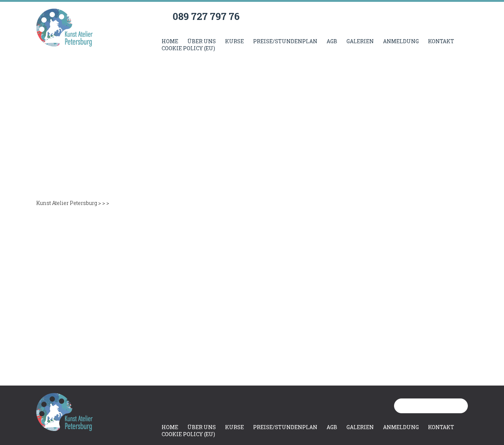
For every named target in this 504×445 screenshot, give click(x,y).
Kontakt (441, 41)
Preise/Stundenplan (285, 41)
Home (170, 41)
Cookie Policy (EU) (188, 48)
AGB (332, 41)
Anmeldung (401, 41)
